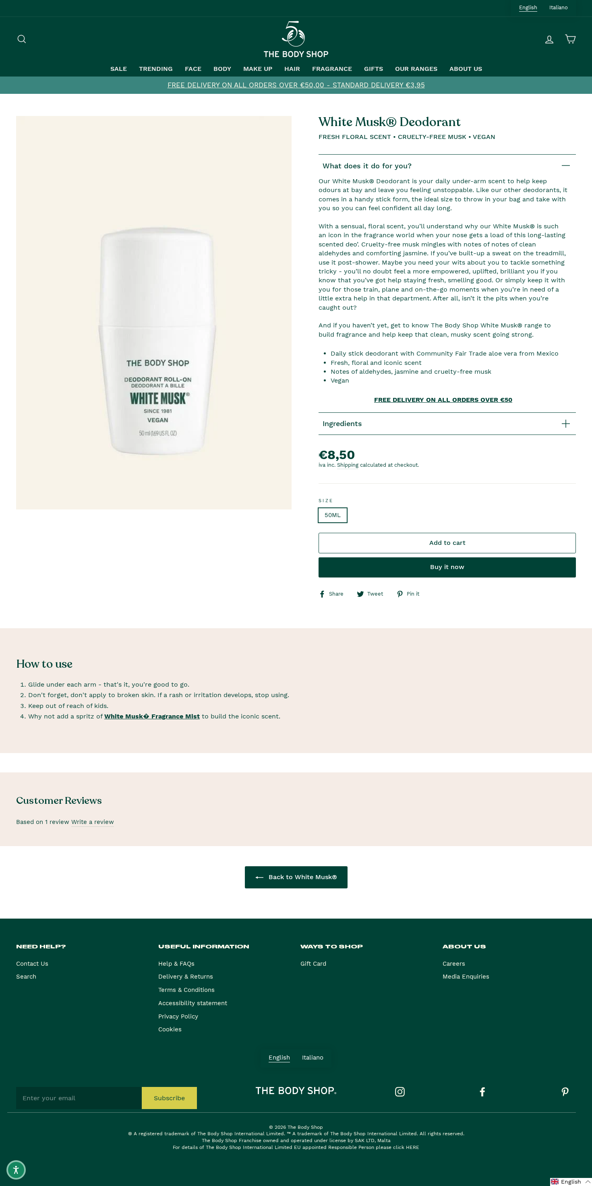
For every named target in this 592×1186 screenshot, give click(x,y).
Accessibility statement (192, 1003)
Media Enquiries (466, 976)
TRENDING (156, 69)
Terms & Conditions (186, 990)
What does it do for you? (367, 165)
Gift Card (313, 963)
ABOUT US (465, 69)
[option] (296, 85)
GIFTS (373, 69)
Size (326, 500)
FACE (193, 69)
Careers (454, 963)
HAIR (292, 69)
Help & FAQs (176, 963)
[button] (571, 1182)
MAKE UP (257, 69)
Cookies (170, 1029)
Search (26, 976)
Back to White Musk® (302, 877)
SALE (118, 69)
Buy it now (447, 567)
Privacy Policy (178, 1016)
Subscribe (169, 1098)
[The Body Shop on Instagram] (400, 1092)
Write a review (92, 822)
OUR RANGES (416, 69)
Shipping (347, 465)
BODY (222, 69)
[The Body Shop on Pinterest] (565, 1092)
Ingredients (342, 423)
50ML (333, 515)
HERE (412, 1147)
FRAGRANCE (332, 69)
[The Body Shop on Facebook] (482, 1092)
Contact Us (32, 963)
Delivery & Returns (185, 976)
